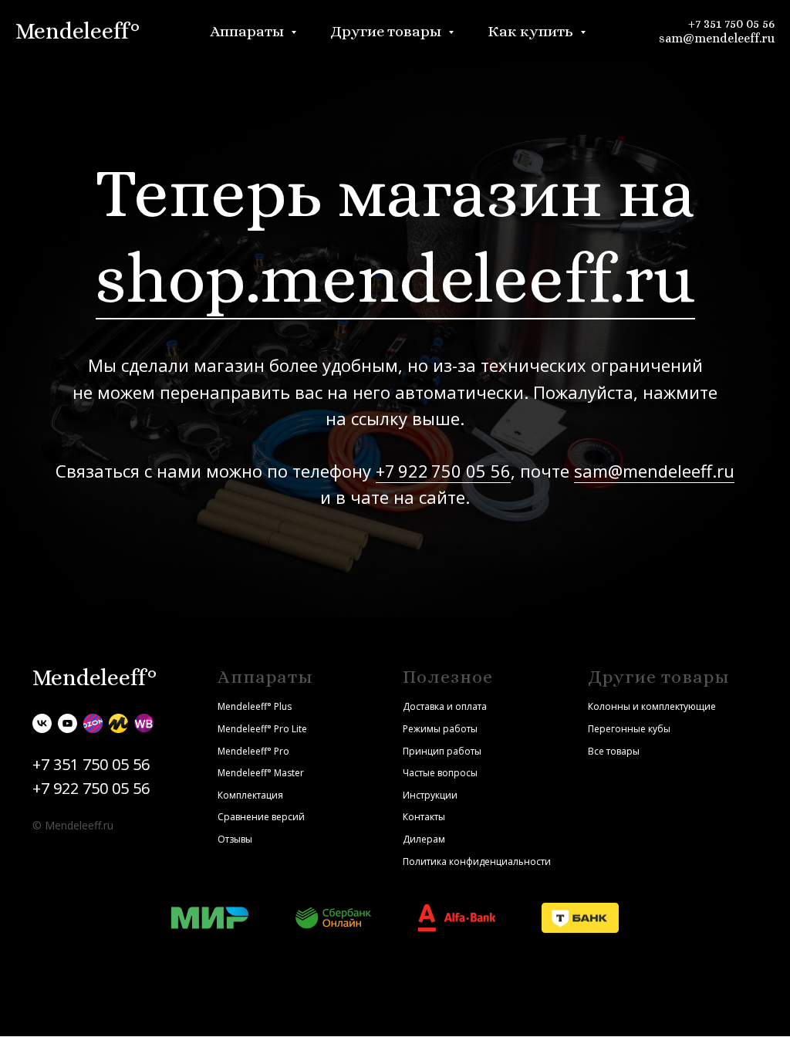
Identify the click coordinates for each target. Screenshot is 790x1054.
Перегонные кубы (629, 728)
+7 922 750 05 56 (443, 470)
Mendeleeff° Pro (253, 751)
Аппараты (248, 31)
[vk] (42, 723)
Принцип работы (442, 751)
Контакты (424, 816)
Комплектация (250, 795)
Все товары (614, 751)
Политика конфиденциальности (477, 861)
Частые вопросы (440, 772)
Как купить (532, 31)
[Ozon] (93, 723)
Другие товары (387, 31)
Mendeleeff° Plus (255, 706)
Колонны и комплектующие (652, 706)
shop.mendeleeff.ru (395, 278)
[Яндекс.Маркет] (118, 723)
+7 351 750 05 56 (731, 23)
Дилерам (424, 839)
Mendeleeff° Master (261, 772)
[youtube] (67, 723)
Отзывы (235, 839)
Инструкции (430, 795)
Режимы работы (440, 728)
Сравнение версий (261, 816)
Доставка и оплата (445, 706)
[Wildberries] (144, 723)
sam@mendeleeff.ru (717, 38)
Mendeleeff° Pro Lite (262, 728)
